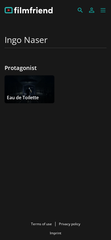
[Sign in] (91, 10)
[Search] (80, 10)
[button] (103, 10)
